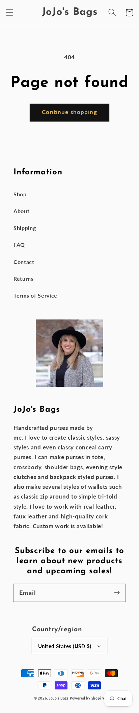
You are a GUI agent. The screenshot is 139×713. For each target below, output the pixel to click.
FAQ (19, 244)
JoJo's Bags (58, 698)
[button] (9, 12)
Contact (23, 262)
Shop (20, 194)
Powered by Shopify (87, 698)
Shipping (24, 228)
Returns (23, 278)
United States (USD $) (64, 646)
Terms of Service (35, 295)
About (21, 211)
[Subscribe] (117, 592)
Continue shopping (69, 111)
